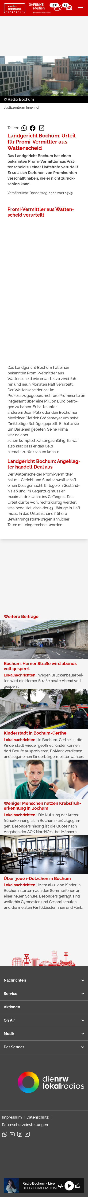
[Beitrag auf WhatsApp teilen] (24, 128)
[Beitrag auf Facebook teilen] (32, 128)
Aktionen (12, 1007)
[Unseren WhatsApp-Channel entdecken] (5, 1134)
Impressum (12, 1117)
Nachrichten (15, 980)
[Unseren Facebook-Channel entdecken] (20, 1134)
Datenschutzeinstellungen (25, 1125)
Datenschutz (38, 1117)
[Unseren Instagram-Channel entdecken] (27, 1134)
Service (10, 993)
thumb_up (77, 1186)
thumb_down (61, 1186)
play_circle (69, 1185)
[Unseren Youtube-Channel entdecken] (12, 1134)
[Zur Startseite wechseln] (14, 8)
